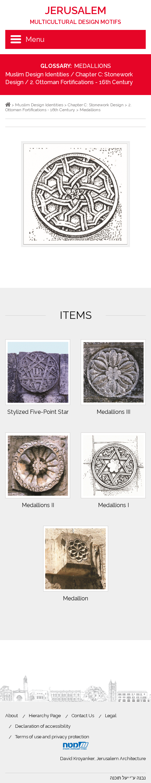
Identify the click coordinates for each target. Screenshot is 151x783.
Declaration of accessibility (43, 726)
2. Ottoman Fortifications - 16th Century (81, 82)
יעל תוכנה (119, 778)
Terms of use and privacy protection (52, 736)
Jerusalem (75, 14)
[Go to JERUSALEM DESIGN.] (8, 104)
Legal (111, 715)
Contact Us (83, 715)
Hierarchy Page (45, 715)
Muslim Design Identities (37, 74)
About (11, 715)
